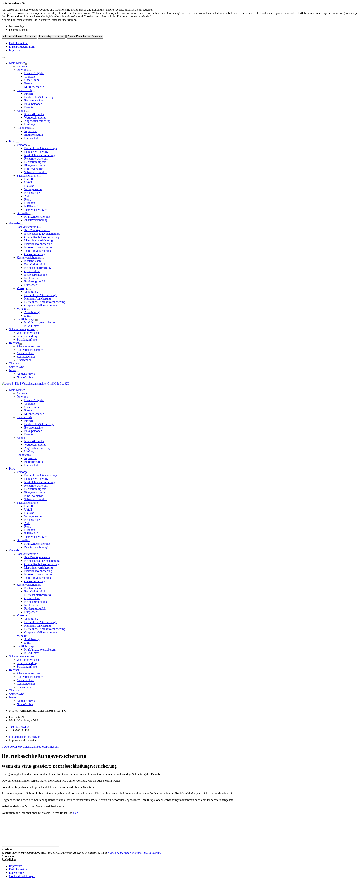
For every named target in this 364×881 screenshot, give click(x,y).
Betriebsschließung (35, 274)
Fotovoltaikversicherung (38, 247)
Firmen (28, 93)
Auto (27, 196)
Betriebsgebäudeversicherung (42, 233)
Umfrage (29, 124)
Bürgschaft (30, 284)
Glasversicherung (34, 254)
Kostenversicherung (29, 257)
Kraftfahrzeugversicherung (40, 322)
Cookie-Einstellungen (22, 876)
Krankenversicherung (37, 216)
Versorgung (31, 291)
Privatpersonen (33, 103)
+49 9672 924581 (20, 726)
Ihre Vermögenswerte (37, 230)
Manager (22, 308)
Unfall (28, 182)
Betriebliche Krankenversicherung (44, 302)
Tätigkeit (29, 76)
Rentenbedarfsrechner (30, 349)
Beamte (28, 107)
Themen (14, 363)
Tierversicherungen (35, 209)
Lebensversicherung (36, 151)
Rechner (14, 343)
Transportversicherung (37, 250)
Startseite (22, 66)
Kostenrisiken (32, 261)
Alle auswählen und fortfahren (19, 36)
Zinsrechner (24, 360)
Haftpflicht (30, 179)
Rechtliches (24, 127)
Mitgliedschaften (34, 86)
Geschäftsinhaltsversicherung (41, 237)
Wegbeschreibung (35, 117)
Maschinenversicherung (38, 240)
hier (75, 812)
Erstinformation (18, 43)
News (12, 370)
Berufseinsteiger (34, 100)
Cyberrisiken (32, 271)
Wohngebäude (33, 189)
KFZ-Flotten (31, 325)
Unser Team (31, 80)
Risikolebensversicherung (39, 155)
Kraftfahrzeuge (26, 319)
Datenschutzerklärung (22, 46)
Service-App (16, 366)
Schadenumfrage (27, 339)
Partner (28, 83)
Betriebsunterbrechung (37, 267)
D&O (27, 315)
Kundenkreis (24, 90)
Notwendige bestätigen (51, 36)
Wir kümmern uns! (28, 332)
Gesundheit (23, 213)
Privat (12, 141)
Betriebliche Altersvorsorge (40, 148)
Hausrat (29, 185)
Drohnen (29, 203)
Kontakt (21, 110)
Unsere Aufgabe (34, 73)
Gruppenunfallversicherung (40, 305)
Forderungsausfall (35, 281)
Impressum (15, 50)
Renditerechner (26, 356)
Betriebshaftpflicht (35, 264)
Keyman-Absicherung (37, 298)
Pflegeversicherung (35, 165)
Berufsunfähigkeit (35, 162)
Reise (27, 199)
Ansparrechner (25, 353)
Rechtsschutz (32, 192)
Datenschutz (31, 138)
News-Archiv (25, 377)
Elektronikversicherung (38, 243)
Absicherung (32, 312)
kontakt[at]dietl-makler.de (24, 736)
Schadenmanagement (22, 329)
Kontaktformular (34, 114)
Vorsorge (22, 144)
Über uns (22, 69)
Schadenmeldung (27, 336)
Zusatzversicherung (36, 220)
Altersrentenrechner (28, 346)
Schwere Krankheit (35, 172)
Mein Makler (17, 63)
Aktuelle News (26, 373)
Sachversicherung (27, 175)
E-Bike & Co (32, 206)
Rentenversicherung (36, 158)
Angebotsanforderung (37, 121)
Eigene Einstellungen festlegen (85, 36)
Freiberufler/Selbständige (39, 97)
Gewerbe (14, 223)
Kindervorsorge (33, 168)
